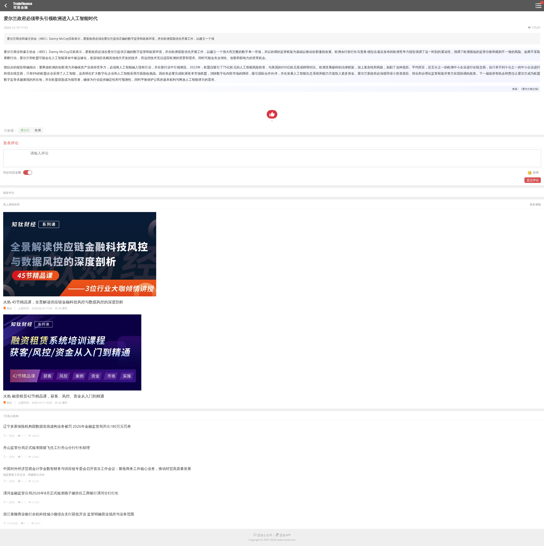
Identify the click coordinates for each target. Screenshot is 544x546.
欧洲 (38, 130)
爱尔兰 (25, 130)
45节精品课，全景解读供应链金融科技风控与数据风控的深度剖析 (67, 301)
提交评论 (533, 180)
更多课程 (535, 204)
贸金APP (285, 535)
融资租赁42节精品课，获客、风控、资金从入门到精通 (58, 396)
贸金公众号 (264, 535)
